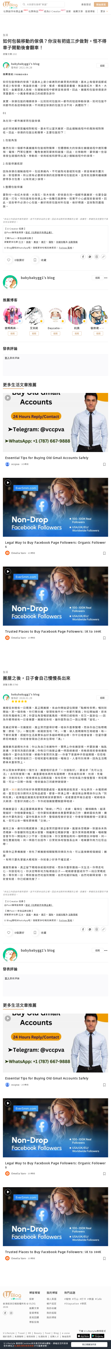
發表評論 (12, 358)
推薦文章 (78, 11)
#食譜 (90, 1299)
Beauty (39, 1333)
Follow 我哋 (65, 247)
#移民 (83, 1303)
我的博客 (52, 1317)
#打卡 (83, 1299)
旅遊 (28, 241)
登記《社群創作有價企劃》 (39, 232)
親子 (43, 241)
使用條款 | (32, 1336)
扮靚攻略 (60, 241)
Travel (23, 1333)
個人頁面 (52, 1299)
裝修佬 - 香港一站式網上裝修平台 (98, 328)
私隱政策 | (44, 1336)
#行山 (75, 1299)
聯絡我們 (67, 1336)
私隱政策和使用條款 (24, 1345)
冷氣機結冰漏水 (21, 74)
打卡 (21, 241)
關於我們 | (9, 1336)
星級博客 (90, 11)
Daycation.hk (55, 328)
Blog (58, 1333)
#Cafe (98, 1299)
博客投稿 (34, 1322)
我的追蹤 (52, 1312)
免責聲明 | (21, 1336)
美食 (36, 241)
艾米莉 (34, 328)
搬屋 (14, 789)
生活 (5, 35)
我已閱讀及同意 (89, 1344)
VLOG (32, 1303)
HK (31, 1333)
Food (49, 1333)
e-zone (66, 1333)
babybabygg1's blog (25, 64)
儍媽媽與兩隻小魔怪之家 (12, 328)
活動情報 (73, 241)
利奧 (77, 328)
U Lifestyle (10, 1333)
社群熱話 (33, 11)
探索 (68, 11)
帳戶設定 (52, 1303)
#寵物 (67, 1299)
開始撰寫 (101, 4)
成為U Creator (52, 11)
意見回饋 (34, 1317)
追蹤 (102, 65)
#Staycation (71, 1303)
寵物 (51, 241)
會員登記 (86, 4)
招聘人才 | (56, 1336)
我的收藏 (52, 1308)
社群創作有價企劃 (13, 11)
